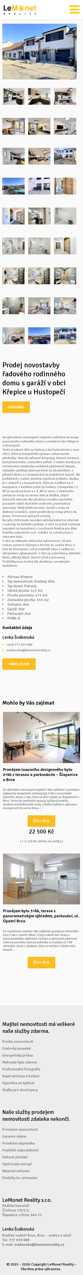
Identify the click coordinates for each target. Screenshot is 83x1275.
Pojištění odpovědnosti (20, 1150)
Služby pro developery (20, 1090)
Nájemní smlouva (16, 1171)
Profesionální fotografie (21, 1069)
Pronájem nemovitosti (20, 1129)
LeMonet (19, 10)
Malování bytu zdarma (19, 1062)
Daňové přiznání (14, 1157)
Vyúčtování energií (17, 1164)
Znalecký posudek (16, 1048)
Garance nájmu (14, 1136)
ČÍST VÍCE (41, 821)
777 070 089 (19, 1240)
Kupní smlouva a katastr (21, 1076)
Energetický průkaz (17, 1055)
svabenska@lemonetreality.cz (23, 650)
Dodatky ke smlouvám (19, 1178)
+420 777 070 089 (19, 645)
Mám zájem (19, 664)
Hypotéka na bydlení (18, 1083)
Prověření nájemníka (18, 1143)
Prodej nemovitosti (17, 1041)
